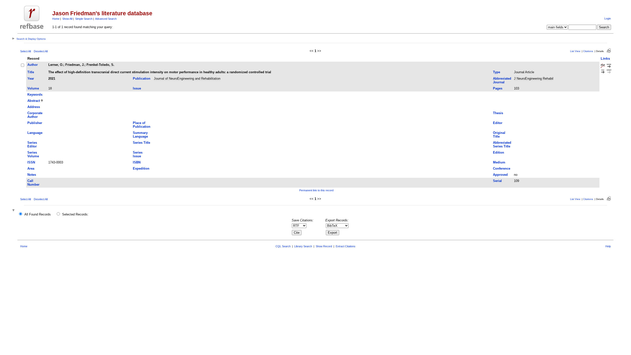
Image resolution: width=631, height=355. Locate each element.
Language (34, 133)
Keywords (34, 94)
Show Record (324, 246)
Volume (33, 88)
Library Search (303, 246)
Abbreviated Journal (502, 80)
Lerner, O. (55, 65)
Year (30, 78)
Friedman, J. (75, 65)
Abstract (33, 101)
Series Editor (32, 144)
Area (30, 168)
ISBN (136, 162)
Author (32, 65)
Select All (25, 51)
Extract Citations (345, 246)
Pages (497, 88)
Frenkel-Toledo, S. (100, 65)
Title (30, 72)
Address (33, 107)
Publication (141, 78)
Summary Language (140, 134)
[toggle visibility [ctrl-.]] (14, 210)
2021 (51, 78)
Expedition (141, 168)
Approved (500, 175)
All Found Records (37, 214)
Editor (497, 123)
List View (575, 51)
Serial (497, 181)
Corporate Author (34, 115)
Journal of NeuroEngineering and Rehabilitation (187, 78)
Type (496, 72)
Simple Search (83, 18)
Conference (501, 168)
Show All (67, 18)
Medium (499, 162)
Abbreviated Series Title (502, 144)
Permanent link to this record (316, 190)
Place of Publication (141, 124)
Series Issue (137, 154)
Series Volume (33, 154)
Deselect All (41, 51)
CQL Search (283, 246)
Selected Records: (75, 214)
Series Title (141, 142)
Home (55, 18)
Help (608, 246)
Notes (31, 175)
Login (607, 18)
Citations (588, 51)
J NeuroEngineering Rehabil (533, 78)
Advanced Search (106, 18)
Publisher (34, 123)
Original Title (499, 134)
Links (605, 58)
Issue (137, 88)
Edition (498, 152)
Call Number (33, 182)
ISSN (31, 162)
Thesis (498, 113)
